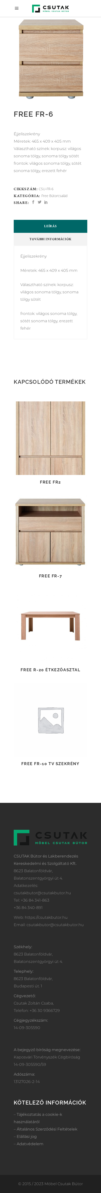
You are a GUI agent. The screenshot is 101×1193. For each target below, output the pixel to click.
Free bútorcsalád (54, 195)
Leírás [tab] (50, 226)
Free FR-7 (50, 576)
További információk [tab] (50, 239)
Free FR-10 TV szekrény (50, 763)
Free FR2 (50, 482)
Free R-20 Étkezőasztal (50, 670)
